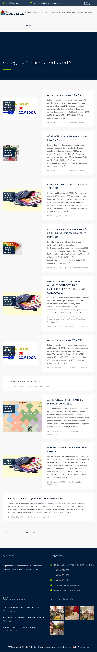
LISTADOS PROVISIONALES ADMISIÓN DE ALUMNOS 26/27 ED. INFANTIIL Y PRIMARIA (67, 233)
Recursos (80, 13)
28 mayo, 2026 (55, 216)
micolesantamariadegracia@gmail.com (47, 3)
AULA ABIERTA (9, 298)
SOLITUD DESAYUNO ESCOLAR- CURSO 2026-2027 (24, 617)
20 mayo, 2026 (55, 326)
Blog (63, 13)
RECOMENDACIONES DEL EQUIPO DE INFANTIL (23, 608)
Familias (28, 25)
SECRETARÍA (45, 13)
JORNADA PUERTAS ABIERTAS (24, 381)
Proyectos (88, 13)
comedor (8, 109)
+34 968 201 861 (12, 3)
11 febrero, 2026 (56, 431)
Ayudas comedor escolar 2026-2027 (64, 95)
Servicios (36, 13)
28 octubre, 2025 (17, 517)
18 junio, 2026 (55, 123)
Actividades (71, 13)
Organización (55, 13)
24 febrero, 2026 (17, 386)
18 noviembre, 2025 (57, 482)
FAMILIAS (7, 102)
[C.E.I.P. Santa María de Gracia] (12, 12)
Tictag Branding (83, 647)
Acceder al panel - (58, 647)
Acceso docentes (87, 3)
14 (27, 532)
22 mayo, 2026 (55, 268)
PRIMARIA (8, 106)
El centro (28, 13)
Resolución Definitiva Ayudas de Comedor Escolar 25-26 (35, 498)
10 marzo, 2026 (56, 368)
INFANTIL (7, 104)
